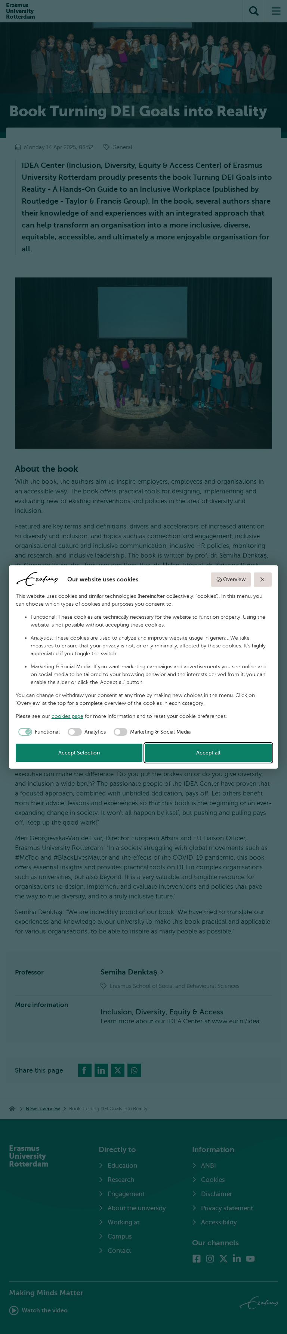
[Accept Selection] (263, 579)
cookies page (67, 716)
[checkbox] (38, 732)
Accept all (208, 753)
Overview (234, 579)
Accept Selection (79, 753)
